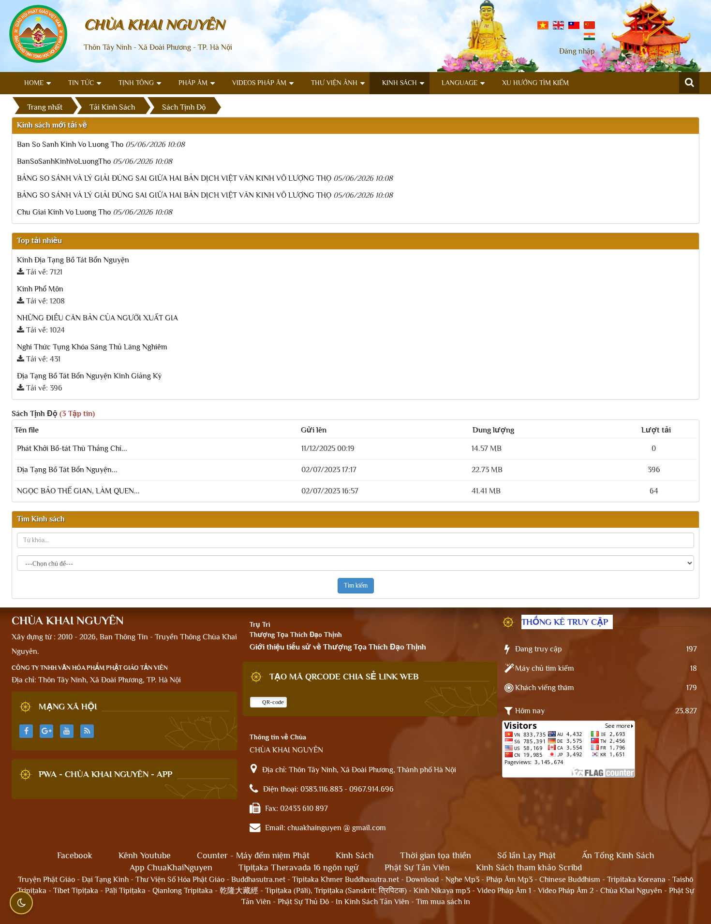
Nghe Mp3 (462, 879)
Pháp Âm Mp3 (509, 879)
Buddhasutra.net (258, 879)
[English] (558, 24)
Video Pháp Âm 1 (504, 890)
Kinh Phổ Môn (40, 289)
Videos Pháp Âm (259, 83)
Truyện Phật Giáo (46, 879)
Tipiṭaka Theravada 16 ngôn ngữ (298, 867)
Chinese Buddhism (569, 879)
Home (34, 83)
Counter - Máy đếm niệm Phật (253, 855)
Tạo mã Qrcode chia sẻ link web (344, 676)
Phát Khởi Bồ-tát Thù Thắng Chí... (72, 448)
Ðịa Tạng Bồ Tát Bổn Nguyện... (67, 469)
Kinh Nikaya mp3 (443, 890)
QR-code (272, 702)
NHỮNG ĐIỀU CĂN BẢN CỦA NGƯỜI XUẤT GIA (97, 318)
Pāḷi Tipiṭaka (125, 890)
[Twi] (573, 24)
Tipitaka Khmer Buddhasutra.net (345, 879)
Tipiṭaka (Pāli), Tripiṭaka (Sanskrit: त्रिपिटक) (336, 890)
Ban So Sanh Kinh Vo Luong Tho (70, 144)
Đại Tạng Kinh (105, 879)
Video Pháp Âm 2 (565, 890)
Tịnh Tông (136, 83)
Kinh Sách (399, 83)
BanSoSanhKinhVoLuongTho (64, 161)
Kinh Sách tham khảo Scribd (529, 867)
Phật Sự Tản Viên (417, 867)
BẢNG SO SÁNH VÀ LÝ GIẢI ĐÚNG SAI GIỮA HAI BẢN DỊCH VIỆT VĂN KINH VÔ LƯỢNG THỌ (174, 178)
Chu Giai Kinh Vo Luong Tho (64, 212)
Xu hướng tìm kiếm (535, 83)
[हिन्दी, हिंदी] (589, 35)
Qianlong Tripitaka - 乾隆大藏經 (205, 890)
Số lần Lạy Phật (526, 855)
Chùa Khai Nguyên (631, 890)
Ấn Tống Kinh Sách (618, 855)
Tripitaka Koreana (636, 879)
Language (459, 83)
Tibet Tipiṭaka (75, 890)
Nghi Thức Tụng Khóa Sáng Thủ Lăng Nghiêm (92, 347)
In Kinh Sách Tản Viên (372, 901)
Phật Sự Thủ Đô (303, 901)
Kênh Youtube (144, 855)
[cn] (589, 24)
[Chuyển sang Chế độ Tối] (21, 902)
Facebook (74, 855)
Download (422, 879)
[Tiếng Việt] (542, 24)
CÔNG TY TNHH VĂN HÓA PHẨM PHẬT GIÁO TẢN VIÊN (90, 667)
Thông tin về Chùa (278, 737)
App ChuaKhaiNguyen (171, 867)
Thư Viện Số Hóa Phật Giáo (179, 879)
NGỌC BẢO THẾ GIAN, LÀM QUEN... (78, 491)
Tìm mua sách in (443, 901)
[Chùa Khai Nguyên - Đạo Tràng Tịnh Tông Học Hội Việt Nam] (38, 33)
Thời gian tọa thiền (435, 855)
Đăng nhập (577, 51)
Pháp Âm (192, 83)
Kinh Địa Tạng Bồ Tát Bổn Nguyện (73, 260)
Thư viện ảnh (334, 83)
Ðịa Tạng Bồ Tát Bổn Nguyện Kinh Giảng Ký (89, 376)
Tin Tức (81, 83)
